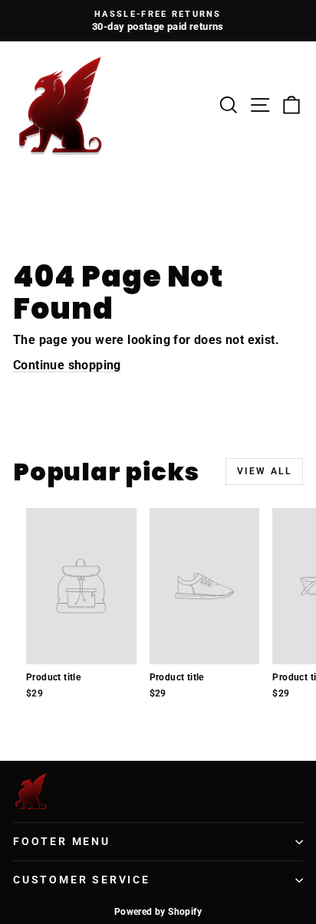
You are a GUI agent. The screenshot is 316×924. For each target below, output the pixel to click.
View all (264, 471)
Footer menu (61, 841)
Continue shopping (67, 365)
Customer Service (81, 879)
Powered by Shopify (158, 911)
